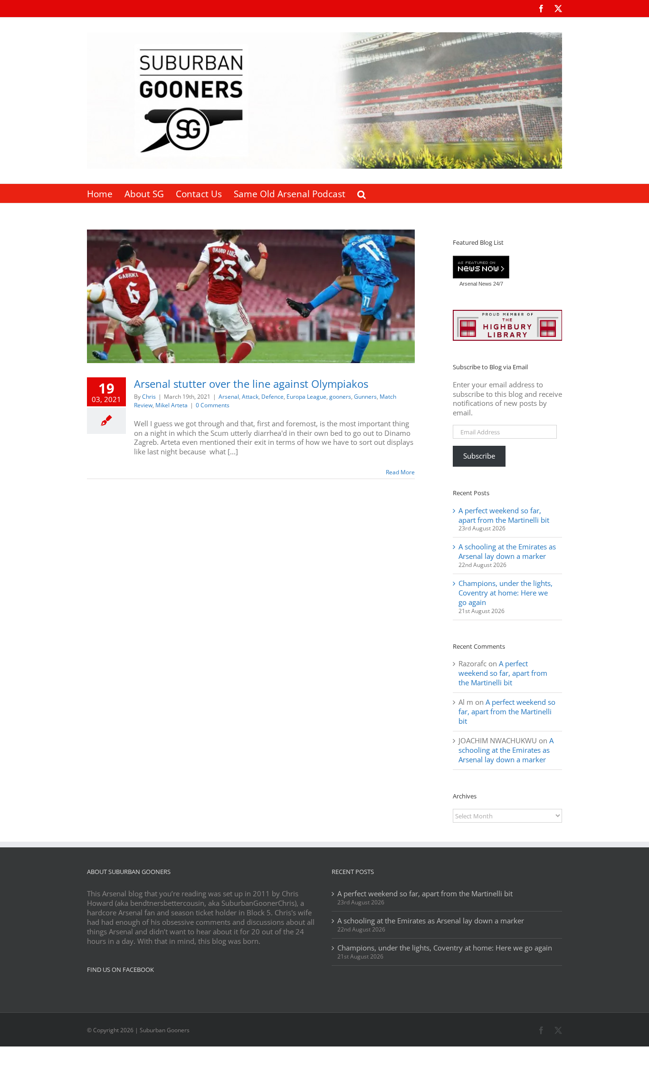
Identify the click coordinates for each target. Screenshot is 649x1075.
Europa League (306, 397)
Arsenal (229, 397)
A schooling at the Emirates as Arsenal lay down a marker (507, 551)
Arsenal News (475, 284)
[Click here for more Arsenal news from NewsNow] (481, 267)
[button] (361, 193)
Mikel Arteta (171, 405)
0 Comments (212, 405)
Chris (149, 397)
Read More (400, 472)
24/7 (497, 284)
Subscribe (479, 456)
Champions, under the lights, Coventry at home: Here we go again (505, 592)
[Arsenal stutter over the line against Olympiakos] (251, 296)
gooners (340, 397)
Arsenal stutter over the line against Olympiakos (251, 383)
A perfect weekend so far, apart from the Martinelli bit (503, 515)
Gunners (365, 397)
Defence (272, 397)
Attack (250, 397)
